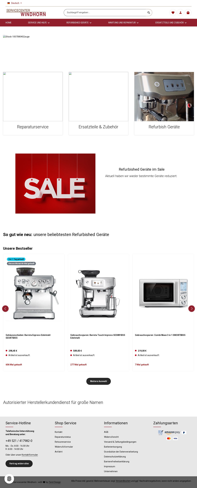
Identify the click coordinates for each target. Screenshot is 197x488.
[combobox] (105, 12)
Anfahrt (58, 451)
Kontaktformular (30, 455)
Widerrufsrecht (111, 437)
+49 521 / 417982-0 (19, 441)
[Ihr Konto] (180, 12)
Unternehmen (111, 471)
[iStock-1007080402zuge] (98, 50)
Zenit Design (55, 482)
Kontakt (58, 432)
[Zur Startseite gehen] (26, 12)
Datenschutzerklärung (115, 456)
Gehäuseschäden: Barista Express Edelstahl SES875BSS (28, 336)
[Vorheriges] (5, 308)
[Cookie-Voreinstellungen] (9, 478)
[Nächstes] (191, 308)
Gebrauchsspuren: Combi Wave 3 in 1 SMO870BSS (160, 335)
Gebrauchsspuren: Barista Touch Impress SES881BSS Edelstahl (97, 336)
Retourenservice (63, 442)
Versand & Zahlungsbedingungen (120, 442)
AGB (106, 432)
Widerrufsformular (64, 447)
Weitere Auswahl (98, 381)
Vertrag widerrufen (19, 463)
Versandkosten (123, 481)
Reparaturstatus (63, 437)
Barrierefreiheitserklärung (116, 461)
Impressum (109, 466)
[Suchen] (149, 12)
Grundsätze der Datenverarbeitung (121, 451)
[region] (98, 50)
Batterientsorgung (113, 447)
